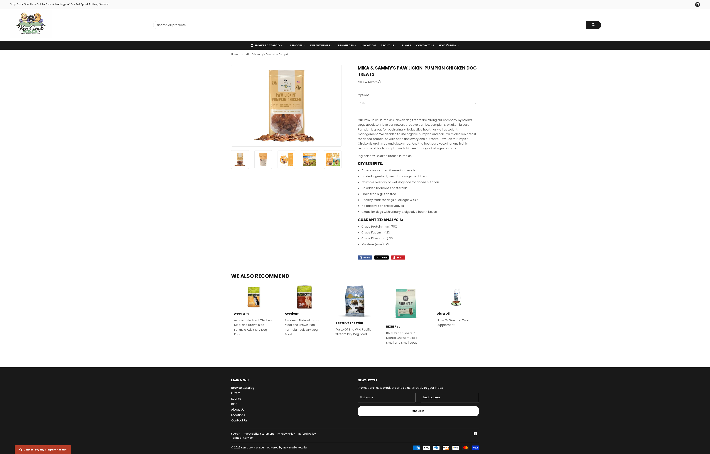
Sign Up (418, 411)
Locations (238, 415)
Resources (346, 45)
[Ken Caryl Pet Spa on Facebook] (475, 434)
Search (235, 434)
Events (236, 399)
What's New (448, 45)
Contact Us (425, 45)
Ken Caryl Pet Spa (252, 447)
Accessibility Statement (259, 434)
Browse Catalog (267, 45)
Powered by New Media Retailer (287, 447)
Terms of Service (242, 438)
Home (235, 54)
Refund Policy (307, 434)
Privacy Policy (286, 434)
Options (363, 95)
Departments (320, 45)
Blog (234, 404)
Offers (235, 393)
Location (368, 45)
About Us (388, 45)
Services (296, 45)
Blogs (406, 45)
